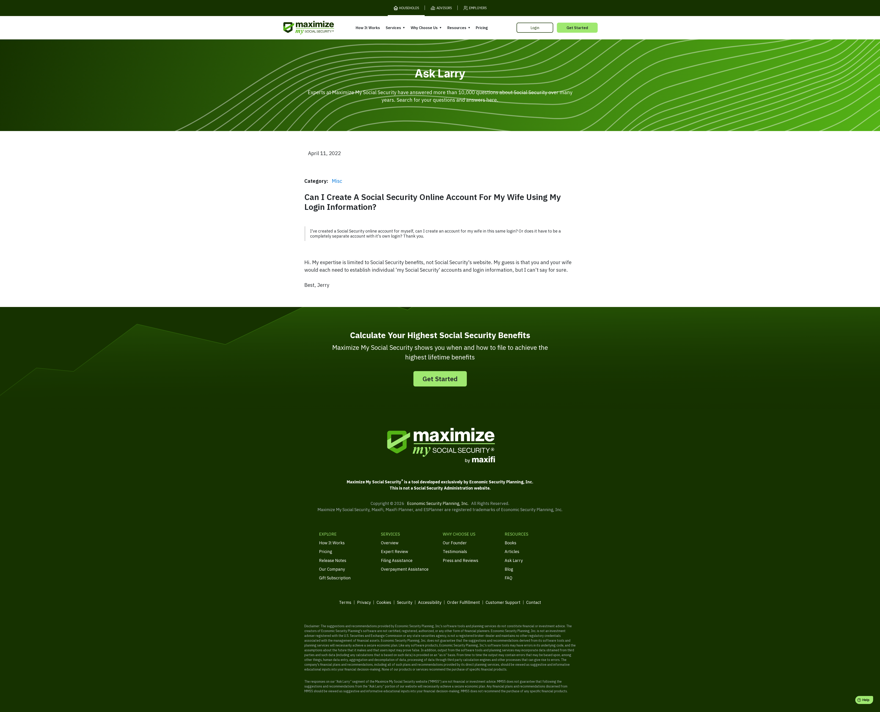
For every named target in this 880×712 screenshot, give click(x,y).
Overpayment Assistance (405, 569)
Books (510, 542)
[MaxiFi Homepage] (299, 27)
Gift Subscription (335, 578)
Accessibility (429, 602)
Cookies (384, 602)
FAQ (508, 578)
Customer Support (503, 602)
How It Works (368, 27)
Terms (345, 602)
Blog (509, 569)
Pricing (482, 27)
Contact (533, 602)
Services (393, 27)
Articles (512, 551)
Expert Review (394, 551)
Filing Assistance (396, 560)
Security (404, 602)
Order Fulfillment (463, 602)
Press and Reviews (460, 560)
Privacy (364, 602)
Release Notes (332, 560)
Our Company (332, 569)
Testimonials (455, 551)
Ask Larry (514, 560)
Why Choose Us (424, 27)
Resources (456, 27)
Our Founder (455, 542)
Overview (390, 542)
